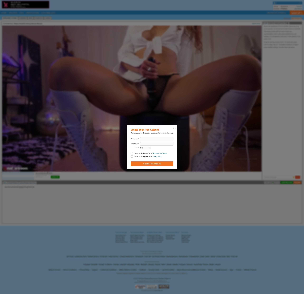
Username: (134, 139)
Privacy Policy (157, 156)
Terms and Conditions (159, 153)
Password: (134, 143)
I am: (136, 148)
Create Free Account (152, 164)
